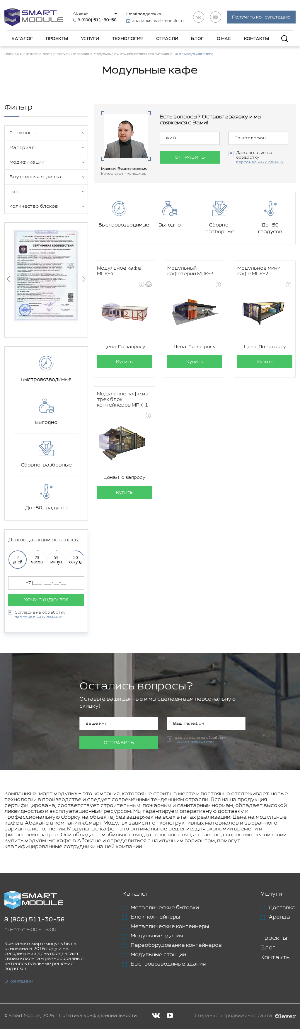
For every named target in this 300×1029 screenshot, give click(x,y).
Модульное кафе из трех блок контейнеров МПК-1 (122, 399)
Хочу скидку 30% (46, 599)
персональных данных (38, 617)
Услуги (90, 38)
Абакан (80, 13)
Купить (124, 361)
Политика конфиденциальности (98, 1015)
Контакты (256, 38)
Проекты (57, 38)
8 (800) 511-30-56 (34, 919)
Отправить (190, 157)
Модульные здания (157, 936)
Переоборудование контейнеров (176, 945)
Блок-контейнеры (155, 917)
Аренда (279, 917)
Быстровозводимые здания (168, 964)
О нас (224, 38)
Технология (127, 38)
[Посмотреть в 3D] (148, 284)
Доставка (282, 908)
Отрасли (167, 38)
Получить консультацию (261, 17)
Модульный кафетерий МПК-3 (190, 271)
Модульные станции (158, 955)
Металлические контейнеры (170, 926)
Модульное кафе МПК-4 (119, 271)
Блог (197, 38)
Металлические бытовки (165, 908)
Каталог (22, 38)
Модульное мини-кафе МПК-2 (260, 271)
